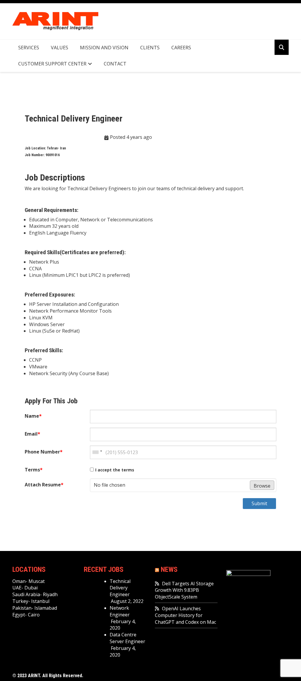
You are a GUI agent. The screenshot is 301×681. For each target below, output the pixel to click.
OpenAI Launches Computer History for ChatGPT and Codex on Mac (185, 615)
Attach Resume (44, 484)
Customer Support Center (52, 63)
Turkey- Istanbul (30, 601)
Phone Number (44, 452)
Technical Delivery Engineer (120, 588)
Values (59, 47)
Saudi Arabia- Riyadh (35, 594)
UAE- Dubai (25, 587)
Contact (115, 63)
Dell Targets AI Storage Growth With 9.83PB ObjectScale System (184, 590)
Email (32, 434)
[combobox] (97, 452)
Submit (259, 503)
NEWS (169, 569)
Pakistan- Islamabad (34, 608)
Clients (150, 47)
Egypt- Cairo (26, 614)
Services (28, 47)
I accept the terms (114, 470)
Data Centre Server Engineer (127, 638)
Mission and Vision (104, 47)
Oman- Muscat (28, 581)
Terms (34, 469)
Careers (181, 47)
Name (33, 416)
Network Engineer (120, 611)
